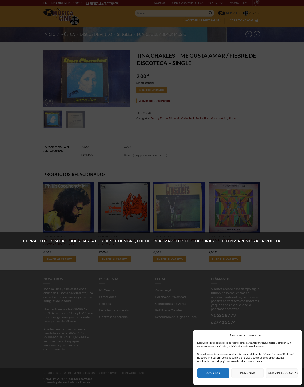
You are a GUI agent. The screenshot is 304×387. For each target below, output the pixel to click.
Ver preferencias (283, 373)
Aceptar (213, 373)
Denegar (247, 373)
